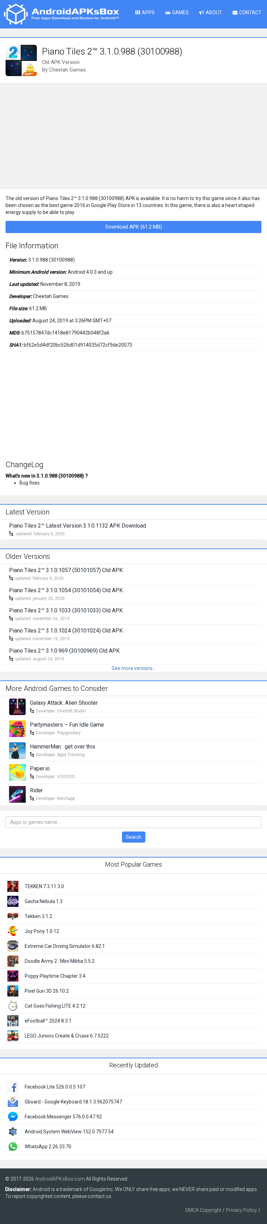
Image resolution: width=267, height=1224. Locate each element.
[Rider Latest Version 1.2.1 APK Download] (17, 793)
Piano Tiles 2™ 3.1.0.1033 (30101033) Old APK (66, 610)
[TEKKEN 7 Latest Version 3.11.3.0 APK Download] (12, 885)
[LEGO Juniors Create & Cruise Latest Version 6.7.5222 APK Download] (12, 1035)
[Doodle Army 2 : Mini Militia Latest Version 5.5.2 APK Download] (12, 960)
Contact (250, 12)
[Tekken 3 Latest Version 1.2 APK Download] (12, 915)
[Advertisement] (133, 135)
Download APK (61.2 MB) (133, 227)
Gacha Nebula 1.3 (44, 901)
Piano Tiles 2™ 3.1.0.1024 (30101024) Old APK (66, 630)
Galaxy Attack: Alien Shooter (64, 703)
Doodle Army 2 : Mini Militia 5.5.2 (60, 961)
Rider (36, 790)
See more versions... (134, 668)
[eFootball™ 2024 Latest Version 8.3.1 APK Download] (12, 1020)
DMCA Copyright (203, 1210)
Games (180, 12)
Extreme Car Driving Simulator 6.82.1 (65, 946)
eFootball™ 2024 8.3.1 (48, 1021)
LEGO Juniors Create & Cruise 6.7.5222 (67, 1036)
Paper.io (40, 768)
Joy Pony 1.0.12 (42, 931)
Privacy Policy (241, 1210)
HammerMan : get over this (62, 746)
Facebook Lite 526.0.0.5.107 (55, 1087)
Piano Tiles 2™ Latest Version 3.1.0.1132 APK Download (77, 525)
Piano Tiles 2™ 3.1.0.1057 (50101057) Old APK (66, 570)
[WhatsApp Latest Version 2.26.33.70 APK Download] (12, 1146)
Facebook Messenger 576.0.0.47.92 (63, 1116)
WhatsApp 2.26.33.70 (48, 1146)
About (214, 12)
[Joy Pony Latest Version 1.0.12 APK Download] (12, 930)
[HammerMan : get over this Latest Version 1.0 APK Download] (17, 750)
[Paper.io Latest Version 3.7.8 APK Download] (17, 772)
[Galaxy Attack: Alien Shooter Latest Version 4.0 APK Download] (17, 706)
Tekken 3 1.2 (38, 916)
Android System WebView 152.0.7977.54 (69, 1131)
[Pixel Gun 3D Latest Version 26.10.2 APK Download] (12, 990)
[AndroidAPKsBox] (61, 14)
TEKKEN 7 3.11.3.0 (44, 886)
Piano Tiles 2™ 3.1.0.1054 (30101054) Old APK (66, 590)
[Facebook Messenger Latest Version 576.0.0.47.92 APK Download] (12, 1116)
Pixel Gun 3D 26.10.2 (47, 991)
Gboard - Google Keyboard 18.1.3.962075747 (73, 1102)
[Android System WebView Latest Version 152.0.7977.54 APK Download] (12, 1131)
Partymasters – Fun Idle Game (67, 724)
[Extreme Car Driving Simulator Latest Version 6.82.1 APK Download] (12, 945)
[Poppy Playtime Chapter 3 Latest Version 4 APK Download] (12, 975)
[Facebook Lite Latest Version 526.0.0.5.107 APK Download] (12, 1086)
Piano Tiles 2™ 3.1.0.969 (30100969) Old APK (64, 650)
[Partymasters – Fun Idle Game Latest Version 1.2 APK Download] (17, 728)
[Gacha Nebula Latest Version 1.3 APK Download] (12, 900)
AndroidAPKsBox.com (60, 1179)
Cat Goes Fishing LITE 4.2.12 (55, 1006)
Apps (148, 12)
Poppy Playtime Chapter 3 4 (55, 976)
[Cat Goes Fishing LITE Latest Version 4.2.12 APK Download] (12, 1005)
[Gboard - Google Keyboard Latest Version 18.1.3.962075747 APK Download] (12, 1101)
